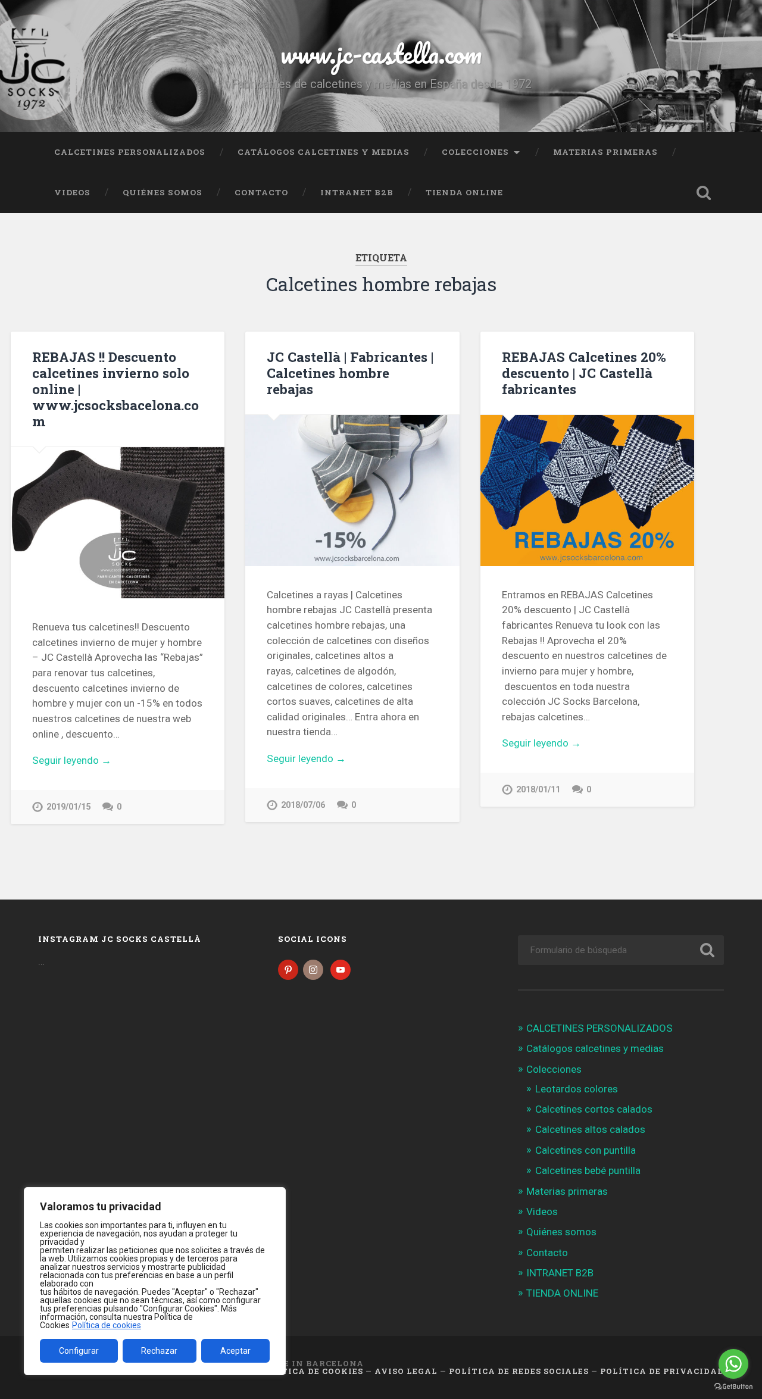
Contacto (261, 192)
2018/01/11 (538, 790)
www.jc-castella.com (381, 53)
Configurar (79, 1351)
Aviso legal (406, 1371)
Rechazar (159, 1351)
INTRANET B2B (357, 192)
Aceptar (235, 1351)
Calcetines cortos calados (593, 1109)
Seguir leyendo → (71, 760)
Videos (72, 192)
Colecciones (475, 151)
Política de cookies (106, 1325)
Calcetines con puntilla (585, 1150)
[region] (155, 1281)
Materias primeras (605, 151)
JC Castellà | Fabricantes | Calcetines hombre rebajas (350, 373)
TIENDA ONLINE (464, 192)
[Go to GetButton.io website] (733, 1387)
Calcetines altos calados (590, 1129)
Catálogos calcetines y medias (324, 151)
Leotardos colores (576, 1089)
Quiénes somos (162, 192)
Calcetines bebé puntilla (588, 1170)
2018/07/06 (303, 805)
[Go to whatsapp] (733, 1364)
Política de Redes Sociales (519, 1371)
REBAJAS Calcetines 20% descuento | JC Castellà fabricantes (584, 373)
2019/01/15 (68, 807)
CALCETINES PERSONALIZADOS (129, 151)
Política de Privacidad (662, 1371)
